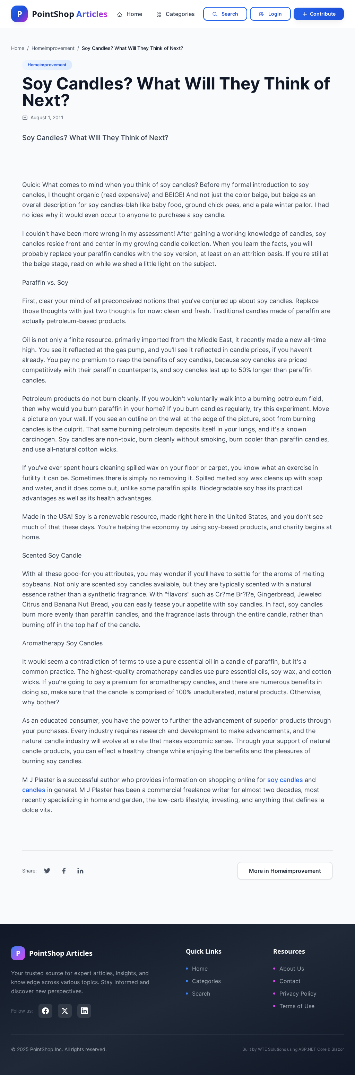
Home (133, 13)
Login (274, 14)
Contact (290, 981)
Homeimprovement (47, 64)
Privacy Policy (298, 993)
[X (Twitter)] (65, 1011)
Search (229, 14)
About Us (291, 968)
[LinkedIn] (84, 1011)
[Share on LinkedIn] (80, 871)
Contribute (322, 14)
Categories (179, 13)
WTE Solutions (272, 1049)
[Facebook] (45, 1011)
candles (33, 789)
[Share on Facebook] (64, 871)
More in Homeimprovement (285, 870)
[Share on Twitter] (47, 871)
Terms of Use (296, 1006)
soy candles (285, 779)
